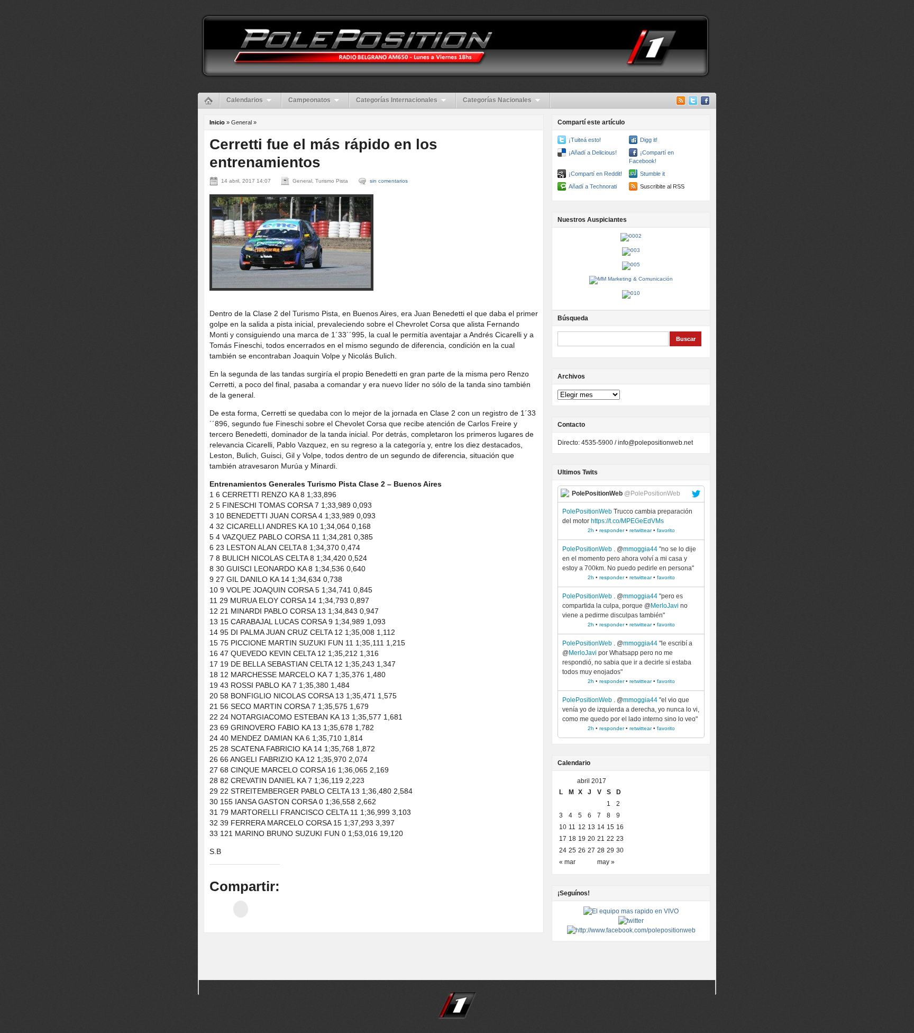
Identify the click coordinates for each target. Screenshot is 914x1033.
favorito (666, 530)
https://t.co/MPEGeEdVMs (627, 521)
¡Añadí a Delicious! (593, 152)
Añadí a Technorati (593, 186)
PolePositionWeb (587, 511)
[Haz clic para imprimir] (240, 909)
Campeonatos (309, 100)
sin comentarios (389, 181)
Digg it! (648, 140)
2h (591, 530)
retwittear (640, 530)
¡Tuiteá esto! (585, 140)
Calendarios (244, 100)
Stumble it (652, 173)
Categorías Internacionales (396, 100)
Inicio (217, 122)
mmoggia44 (640, 549)
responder (611, 530)
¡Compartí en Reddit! (595, 173)
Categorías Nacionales (497, 100)
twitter (696, 494)
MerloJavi (665, 605)
